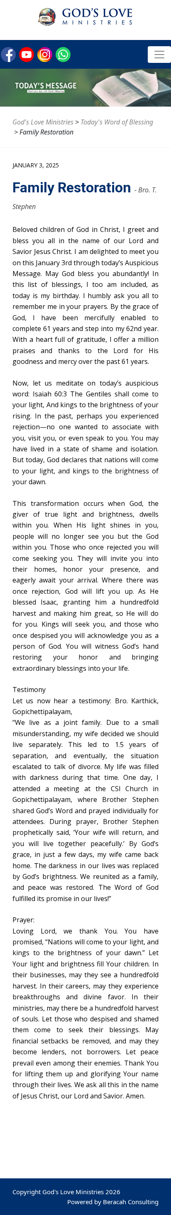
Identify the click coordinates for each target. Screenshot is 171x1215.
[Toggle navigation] (159, 54)
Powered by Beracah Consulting (113, 1202)
